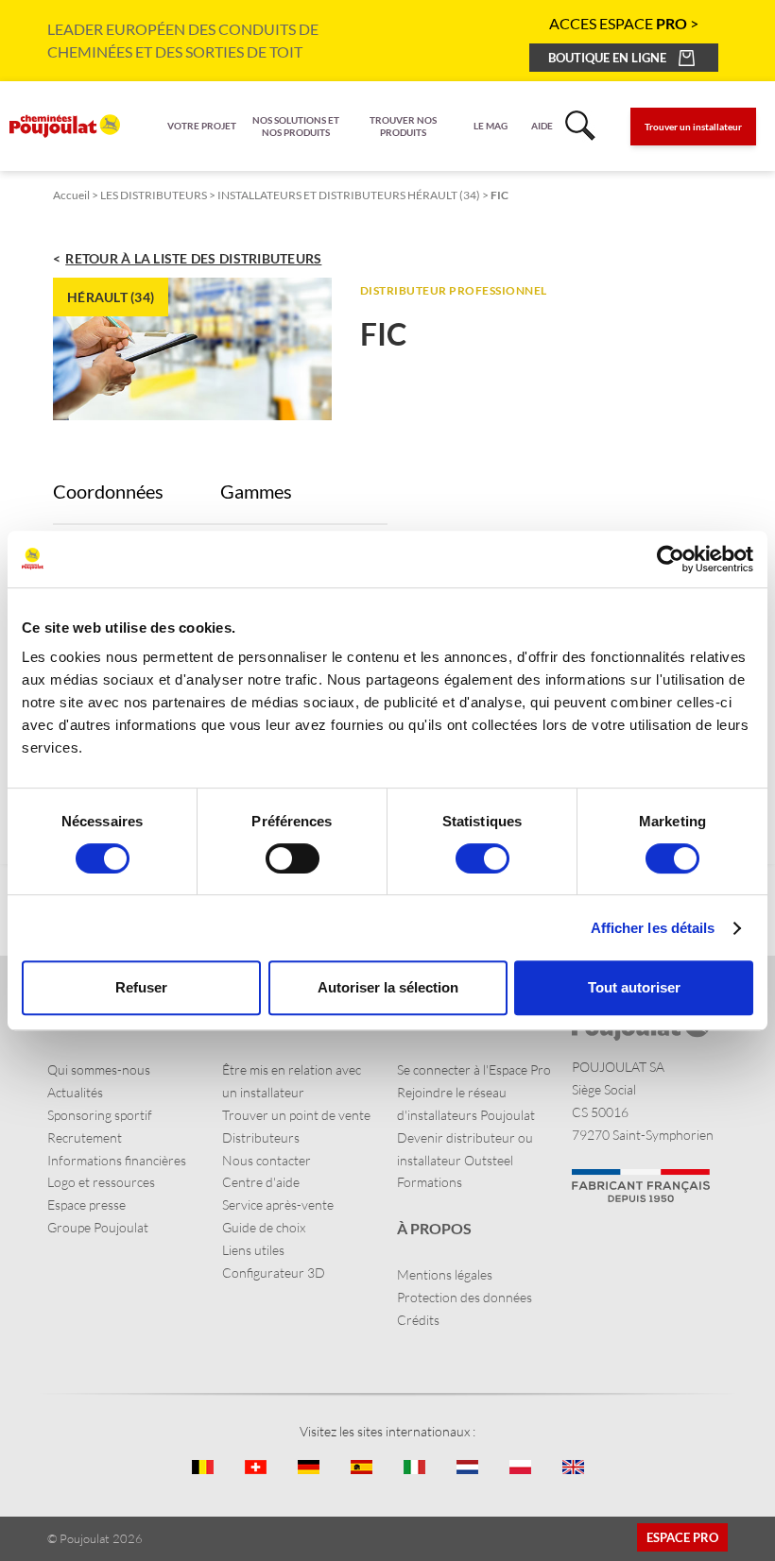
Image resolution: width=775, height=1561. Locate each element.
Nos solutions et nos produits (295, 126)
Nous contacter (266, 1160)
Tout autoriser (634, 987)
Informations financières (116, 1160)
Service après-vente (278, 1204)
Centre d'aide (261, 1182)
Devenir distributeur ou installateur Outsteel (465, 1148)
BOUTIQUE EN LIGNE (607, 57)
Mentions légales (444, 1274)
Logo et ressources (101, 1182)
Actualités (75, 1092)
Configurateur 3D (273, 1272)
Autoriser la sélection (388, 987)
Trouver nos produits (403, 126)
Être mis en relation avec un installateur (291, 1080)
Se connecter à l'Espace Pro (474, 1069)
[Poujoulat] (64, 126)
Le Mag (491, 125)
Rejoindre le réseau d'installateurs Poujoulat (466, 1103)
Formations (429, 1182)
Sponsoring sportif (99, 1115)
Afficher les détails (653, 928)
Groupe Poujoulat (97, 1227)
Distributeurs (261, 1137)
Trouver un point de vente (296, 1115)
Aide (542, 125)
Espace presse (86, 1204)
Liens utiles (253, 1250)
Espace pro (682, 1537)
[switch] (292, 858)
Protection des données (464, 1297)
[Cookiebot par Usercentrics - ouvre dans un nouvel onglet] (670, 559)
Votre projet (201, 125)
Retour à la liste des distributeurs (193, 258)
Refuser (141, 987)
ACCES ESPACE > (623, 23)
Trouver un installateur (693, 126)
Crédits (418, 1320)
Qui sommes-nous (98, 1069)
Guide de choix (263, 1227)
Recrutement (84, 1137)
